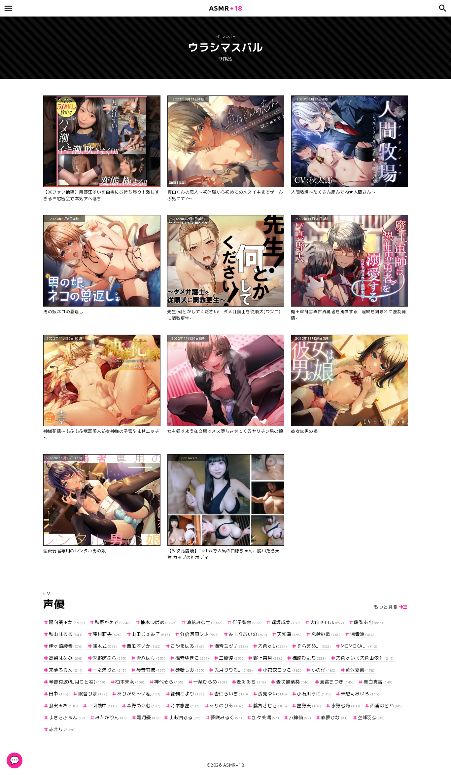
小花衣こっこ (282, 670)
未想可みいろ (360, 693)
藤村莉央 (107, 634)
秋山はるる (66, 634)
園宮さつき (337, 682)
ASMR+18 (233, 765)
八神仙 (300, 717)
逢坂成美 (285, 622)
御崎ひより (309, 658)
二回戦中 (102, 705)
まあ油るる (185, 717)
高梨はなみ (66, 658)
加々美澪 (265, 717)
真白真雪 (378, 682)
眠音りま (92, 693)
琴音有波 (150, 670)
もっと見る (386, 607)
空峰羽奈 (371, 717)
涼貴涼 (362, 634)
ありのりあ (226, 705)
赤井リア (62, 729)
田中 (58, 693)
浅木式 (104, 646)
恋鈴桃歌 (325, 634)
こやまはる (187, 646)
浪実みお (63, 705)
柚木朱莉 (130, 682)
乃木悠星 (185, 705)
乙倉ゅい (272, 646)
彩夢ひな (334, 717)
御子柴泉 (246, 622)
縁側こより (187, 693)
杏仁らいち (231, 693)
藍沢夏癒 (360, 670)
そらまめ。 (314, 646)
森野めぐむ (144, 705)
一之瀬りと (109, 670)
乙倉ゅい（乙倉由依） (365, 658)
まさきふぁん (67, 717)
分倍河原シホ (199, 634)
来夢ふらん (66, 670)
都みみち (251, 682)
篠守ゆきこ (192, 658)
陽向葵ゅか (67, 622)
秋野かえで (113, 622)
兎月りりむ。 (233, 670)
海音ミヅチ (231, 646)
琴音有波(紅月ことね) (77, 682)
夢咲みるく (226, 717)
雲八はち (150, 658)
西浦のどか (386, 705)
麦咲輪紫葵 (293, 682)
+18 (225, 8)
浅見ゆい (272, 693)
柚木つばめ (159, 622)
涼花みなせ (205, 622)
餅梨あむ (368, 622)
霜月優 (148, 717)
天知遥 (289, 634)
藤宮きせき (270, 705)
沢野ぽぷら (109, 658)
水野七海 (345, 705)
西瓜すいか (144, 646)
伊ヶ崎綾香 (66, 646)
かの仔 (323, 670)
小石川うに (314, 693)
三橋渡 (231, 658)
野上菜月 (267, 658)
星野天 (309, 705)
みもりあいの (247, 634)
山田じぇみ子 (150, 634)
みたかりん (111, 717)
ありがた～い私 (139, 693)
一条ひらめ (210, 682)
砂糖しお (189, 670)
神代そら (169, 682)
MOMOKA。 (359, 646)
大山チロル (327, 622)
